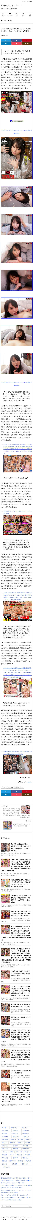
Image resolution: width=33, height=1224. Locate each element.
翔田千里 (15, 1158)
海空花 (11, 1152)
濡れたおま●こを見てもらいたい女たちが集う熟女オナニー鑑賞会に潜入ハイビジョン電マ (21, 913)
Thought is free (26, 1219)
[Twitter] (6, 40)
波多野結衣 (25, 1148)
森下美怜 (25, 1145)
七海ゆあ (15, 1130)
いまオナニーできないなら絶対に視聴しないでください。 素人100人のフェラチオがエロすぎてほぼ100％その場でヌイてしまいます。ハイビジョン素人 (21, 990)
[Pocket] (16, 43)
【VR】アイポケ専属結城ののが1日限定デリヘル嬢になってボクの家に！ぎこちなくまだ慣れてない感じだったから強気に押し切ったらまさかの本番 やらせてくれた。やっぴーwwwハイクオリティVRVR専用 (17, 449)
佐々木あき (15, 1133)
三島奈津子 (25, 1130)
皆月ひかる (28, 1152)
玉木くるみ (19, 1152)
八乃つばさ (5, 1136)
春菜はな (12, 1142)
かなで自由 (5, 1130)
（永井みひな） (6, 1167)
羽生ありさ (5, 1158)
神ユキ (12, 1155)
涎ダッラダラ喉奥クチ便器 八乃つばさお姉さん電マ (15, 1195)
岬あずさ (20, 1139)
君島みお (26, 1136)
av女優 (28, 777)
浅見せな (4, 1152)
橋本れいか (5, 1148)
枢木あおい (5, 1145)
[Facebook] (16, 40)
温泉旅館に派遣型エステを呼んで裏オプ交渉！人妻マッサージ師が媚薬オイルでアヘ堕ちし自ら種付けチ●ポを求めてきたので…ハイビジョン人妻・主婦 (16, 1180)
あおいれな (14, 1127)
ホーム (4, 20)
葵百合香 (4, 1161)
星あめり (28, 1139)
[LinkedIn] (6, 43)
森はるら (15, 1145)
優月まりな (25, 1133)
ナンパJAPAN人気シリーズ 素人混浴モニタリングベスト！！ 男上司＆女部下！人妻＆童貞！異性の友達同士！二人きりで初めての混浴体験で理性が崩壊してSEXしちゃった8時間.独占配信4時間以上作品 (16, 933)
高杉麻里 (28, 1161)
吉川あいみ (16, 1136)
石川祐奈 (4, 1155)
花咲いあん (25, 1158)
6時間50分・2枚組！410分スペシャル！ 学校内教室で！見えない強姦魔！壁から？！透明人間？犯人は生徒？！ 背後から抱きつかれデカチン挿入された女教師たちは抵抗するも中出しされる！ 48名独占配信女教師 (16, 955)
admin (29, 782)
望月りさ (20, 1142)
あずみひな (25, 1127)
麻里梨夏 (14, 1164)
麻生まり (4, 1164)
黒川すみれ (25, 1164)
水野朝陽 (15, 1148)
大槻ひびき (5, 1139)
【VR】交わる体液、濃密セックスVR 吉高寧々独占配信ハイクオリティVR (20, 973)
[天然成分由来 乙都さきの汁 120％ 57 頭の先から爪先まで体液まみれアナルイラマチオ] (17, 764)
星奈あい (4, 1142)
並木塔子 (4, 1133)
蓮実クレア (13, 1161)
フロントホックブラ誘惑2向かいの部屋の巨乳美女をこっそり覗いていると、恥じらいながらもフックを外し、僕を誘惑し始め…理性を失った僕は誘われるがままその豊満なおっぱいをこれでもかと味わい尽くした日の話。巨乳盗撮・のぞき (17, 672)
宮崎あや (13, 1139)
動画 (11, 20)
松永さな (27, 1142)
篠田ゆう (19, 1155)
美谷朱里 (27, 1155)
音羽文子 (20, 1161)
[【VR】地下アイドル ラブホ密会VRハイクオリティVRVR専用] (17, 524)
